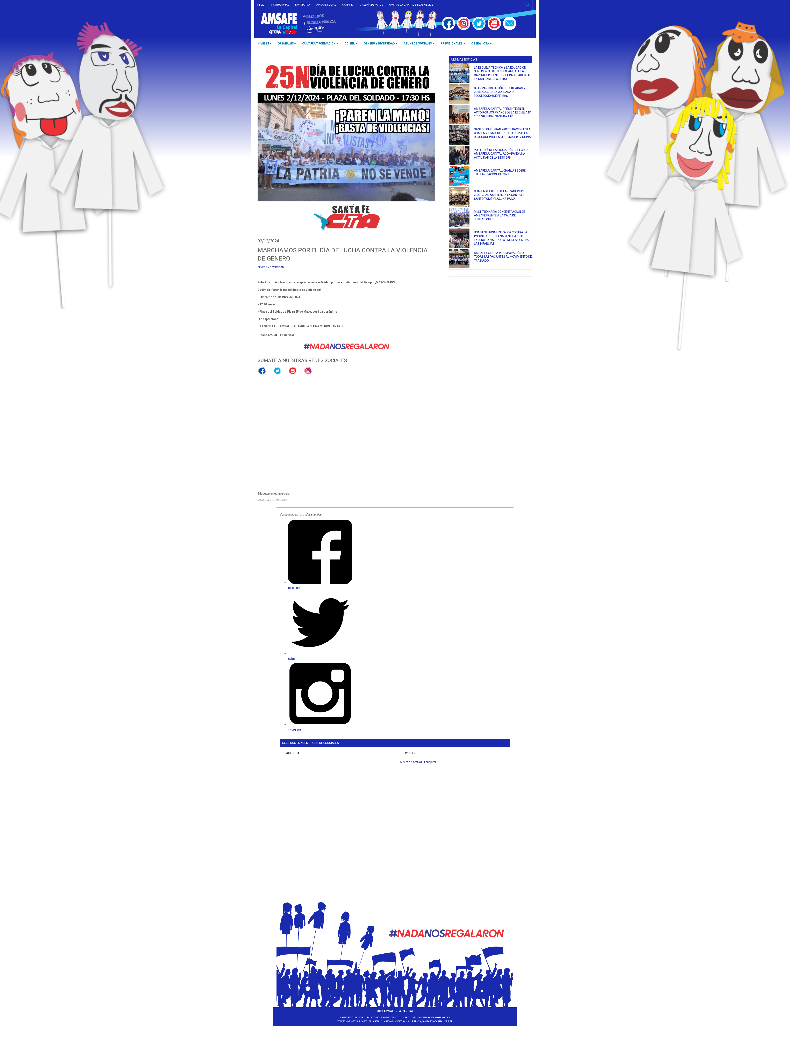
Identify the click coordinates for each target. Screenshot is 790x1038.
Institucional (280, 5)
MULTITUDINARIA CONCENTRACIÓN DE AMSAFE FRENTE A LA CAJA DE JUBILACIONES (499, 216)
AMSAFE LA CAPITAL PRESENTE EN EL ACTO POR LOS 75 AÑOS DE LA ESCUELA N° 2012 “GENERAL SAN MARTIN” (502, 113)
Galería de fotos (371, 5)
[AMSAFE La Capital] (298, 23)
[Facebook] (448, 23)
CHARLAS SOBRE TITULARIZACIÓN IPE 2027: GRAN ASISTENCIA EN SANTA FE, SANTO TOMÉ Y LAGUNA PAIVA (499, 195)
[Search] (527, 5)
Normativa (302, 5)
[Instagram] (463, 23)
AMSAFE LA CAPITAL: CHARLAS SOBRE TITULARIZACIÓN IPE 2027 (500, 172)
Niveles (263, 43)
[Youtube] (494, 23)
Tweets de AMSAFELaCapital (417, 762)
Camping (348, 5)
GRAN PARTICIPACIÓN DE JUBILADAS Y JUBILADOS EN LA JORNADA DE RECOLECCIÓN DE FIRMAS (499, 92)
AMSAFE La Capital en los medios (411, 5)
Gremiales (286, 43)
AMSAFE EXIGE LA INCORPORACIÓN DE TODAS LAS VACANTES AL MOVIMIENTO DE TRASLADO (503, 257)
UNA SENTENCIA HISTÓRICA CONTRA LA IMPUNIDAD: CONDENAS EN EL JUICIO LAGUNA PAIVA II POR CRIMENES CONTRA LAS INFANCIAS (501, 238)
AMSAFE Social (326, 5)
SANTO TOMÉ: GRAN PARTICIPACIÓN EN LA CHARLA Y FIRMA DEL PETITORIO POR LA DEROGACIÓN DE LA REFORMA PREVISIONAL (503, 133)
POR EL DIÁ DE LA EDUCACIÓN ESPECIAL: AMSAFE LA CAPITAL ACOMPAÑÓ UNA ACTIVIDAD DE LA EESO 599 (501, 154)
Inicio (261, 5)
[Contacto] (509, 23)
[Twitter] (479, 23)
